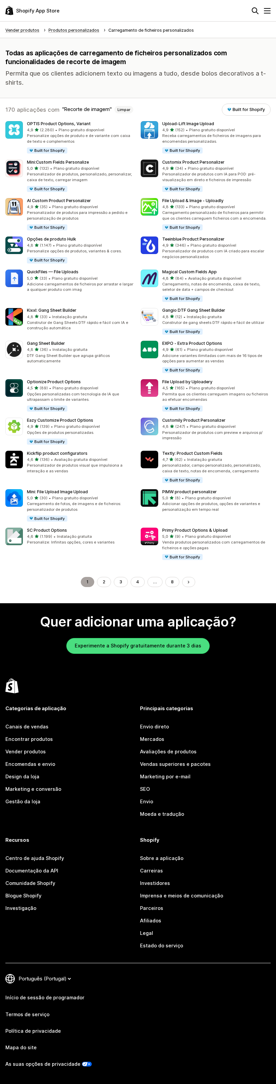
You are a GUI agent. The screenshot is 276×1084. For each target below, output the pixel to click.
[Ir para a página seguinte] (188, 582)
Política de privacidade (33, 1031)
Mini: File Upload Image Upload (57, 491)
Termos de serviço (27, 1014)
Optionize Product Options (54, 381)
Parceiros (151, 908)
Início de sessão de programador (44, 998)
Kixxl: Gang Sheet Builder (51, 310)
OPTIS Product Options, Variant (59, 123)
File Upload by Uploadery (187, 381)
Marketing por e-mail (165, 777)
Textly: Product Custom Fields (192, 453)
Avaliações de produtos (168, 752)
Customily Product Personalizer (194, 420)
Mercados (152, 739)
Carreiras (151, 871)
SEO (145, 789)
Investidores (155, 883)
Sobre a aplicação (161, 858)
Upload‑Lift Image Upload (188, 123)
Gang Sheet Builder (46, 343)
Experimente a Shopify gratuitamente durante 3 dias (138, 646)
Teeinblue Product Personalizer (193, 239)
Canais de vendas (26, 727)
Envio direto (154, 727)
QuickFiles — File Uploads (52, 271)
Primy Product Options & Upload (195, 530)
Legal (146, 933)
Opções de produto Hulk (51, 239)
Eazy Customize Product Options (60, 420)
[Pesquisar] (255, 10)
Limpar (123, 109)
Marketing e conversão (33, 789)
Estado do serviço (161, 946)
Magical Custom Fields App (189, 271)
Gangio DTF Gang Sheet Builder (193, 310)
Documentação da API (31, 871)
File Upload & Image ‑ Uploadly (192, 200)
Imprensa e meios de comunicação (181, 896)
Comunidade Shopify (30, 883)
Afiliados (150, 921)
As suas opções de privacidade (42, 1064)
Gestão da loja (22, 802)
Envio (146, 802)
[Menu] (267, 10)
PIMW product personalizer (189, 491)
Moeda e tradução (162, 814)
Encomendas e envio (30, 764)
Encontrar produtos (29, 739)
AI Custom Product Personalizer (59, 200)
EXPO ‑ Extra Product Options (192, 343)
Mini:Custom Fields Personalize (58, 162)
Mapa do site (21, 1048)
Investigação (20, 908)
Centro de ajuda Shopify (34, 858)
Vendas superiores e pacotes (175, 764)
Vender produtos (25, 752)
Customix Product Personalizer (193, 162)
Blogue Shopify (23, 896)
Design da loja (22, 777)
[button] (70, 137)
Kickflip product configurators (57, 453)
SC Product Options (47, 530)
